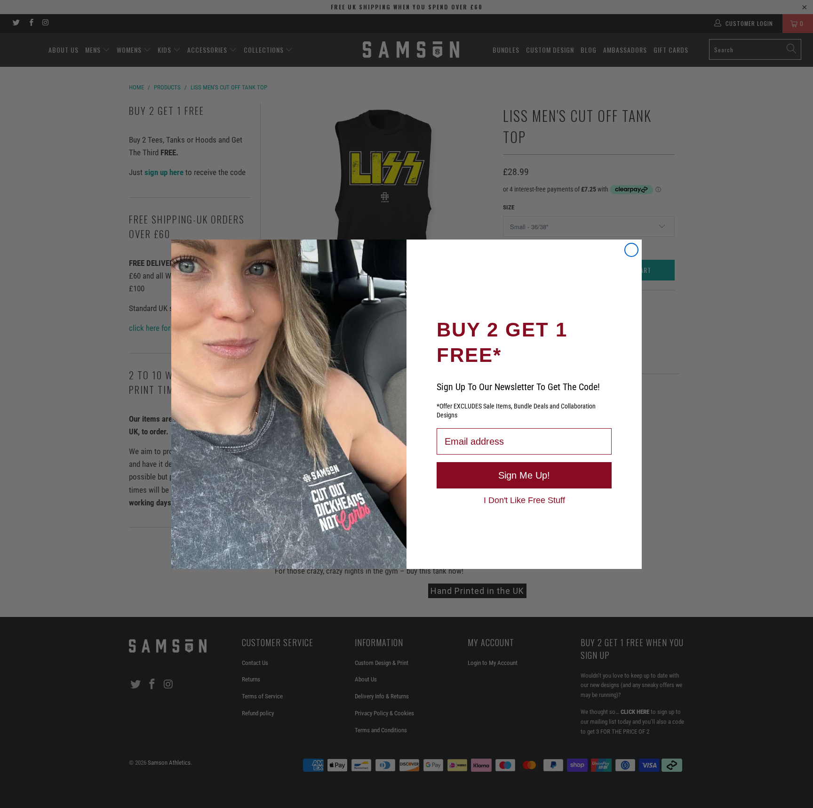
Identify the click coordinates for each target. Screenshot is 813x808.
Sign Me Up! (524, 475)
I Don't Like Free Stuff (524, 500)
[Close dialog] (631, 249)
